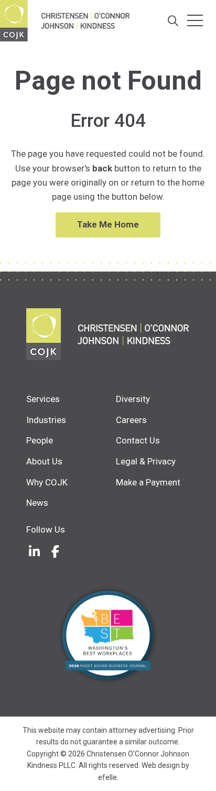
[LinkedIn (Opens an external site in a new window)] (34, 551)
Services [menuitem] (43, 399)
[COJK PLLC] (108, 334)
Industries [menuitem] (46, 420)
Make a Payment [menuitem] (148, 482)
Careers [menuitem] (131, 420)
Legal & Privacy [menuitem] (146, 461)
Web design (161, 765)
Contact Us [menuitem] (138, 440)
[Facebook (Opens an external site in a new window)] (55, 551)
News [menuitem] (37, 502)
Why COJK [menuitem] (47, 482)
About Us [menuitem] (44, 461)
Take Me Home (108, 224)
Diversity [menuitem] (133, 399)
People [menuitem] (39, 440)
